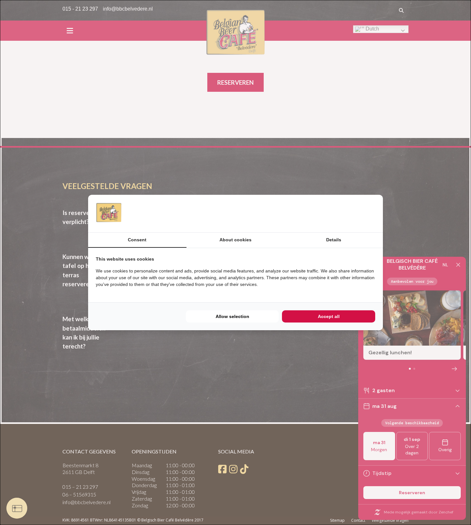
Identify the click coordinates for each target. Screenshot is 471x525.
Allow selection (232, 316)
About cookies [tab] (235, 239)
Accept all (329, 316)
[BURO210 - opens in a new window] (351, 213)
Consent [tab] (137, 239)
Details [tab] (333, 239)
